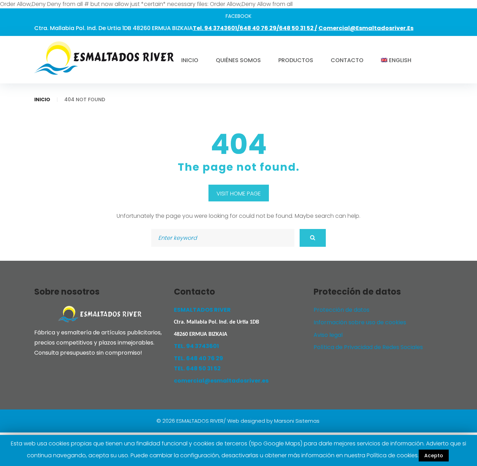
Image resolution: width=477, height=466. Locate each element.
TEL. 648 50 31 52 (197, 368)
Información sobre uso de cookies (360, 322)
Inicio (189, 60)
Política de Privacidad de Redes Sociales (368, 347)
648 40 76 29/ (259, 28)
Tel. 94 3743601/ (216, 28)
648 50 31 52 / (298, 28)
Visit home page (239, 194)
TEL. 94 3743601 (196, 346)
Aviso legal (328, 335)
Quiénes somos (238, 60)
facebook (238, 16)
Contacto (347, 60)
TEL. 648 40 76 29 (198, 358)
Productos (295, 60)
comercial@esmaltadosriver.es (365, 28)
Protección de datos (341, 310)
